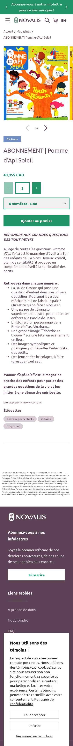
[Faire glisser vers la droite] (46, 128)
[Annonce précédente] (6, 7)
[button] (8, 20)
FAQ (11, 631)
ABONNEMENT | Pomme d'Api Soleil (27, 37)
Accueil (8, 31)
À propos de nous (22, 609)
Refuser (34, 725)
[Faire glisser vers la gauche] (27, 128)
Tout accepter (34, 715)
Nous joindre (18, 620)
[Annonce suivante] (66, 7)
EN (63, 20)
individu (46, 419)
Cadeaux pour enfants (20, 419)
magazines (13, 426)
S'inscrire (36, 574)
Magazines (24, 31)
